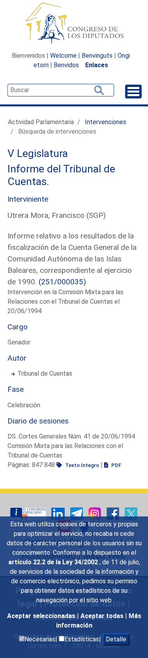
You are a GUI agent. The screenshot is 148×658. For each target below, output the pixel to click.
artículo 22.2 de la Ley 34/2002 (53, 562)
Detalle (116, 639)
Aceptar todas (103, 616)
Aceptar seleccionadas (42, 616)
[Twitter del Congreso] (131, 513)
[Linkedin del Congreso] (58, 513)
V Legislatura (37, 153)
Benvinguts (97, 55)
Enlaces (96, 65)
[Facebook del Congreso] (114, 513)
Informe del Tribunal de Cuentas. (61, 175)
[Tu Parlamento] (28, 513)
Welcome (63, 55)
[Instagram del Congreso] (95, 513)
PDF (115, 465)
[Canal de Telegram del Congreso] (77, 513)
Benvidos (66, 65)
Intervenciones (105, 122)
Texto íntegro (81, 465)
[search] (60, 90)
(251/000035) (62, 281)
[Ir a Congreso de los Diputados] (74, 22)
